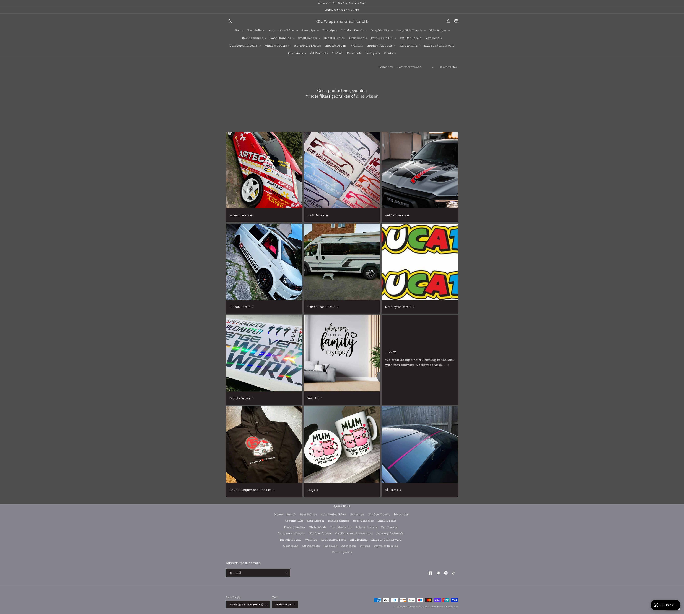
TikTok (365, 546)
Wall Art (313, 398)
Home (278, 514)
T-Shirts (390, 352)
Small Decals (386, 520)
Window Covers (320, 533)
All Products (311, 546)
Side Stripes (316, 520)
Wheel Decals (239, 215)
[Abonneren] (286, 573)
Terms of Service (386, 546)
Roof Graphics (363, 520)
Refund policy (342, 552)
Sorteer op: (386, 67)
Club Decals (315, 215)
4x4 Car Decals (395, 215)
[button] (230, 21)
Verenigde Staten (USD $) (246, 604)
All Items (391, 490)
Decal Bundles (294, 527)
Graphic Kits (294, 520)
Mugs (311, 490)
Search (291, 514)
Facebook (330, 546)
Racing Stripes (338, 520)
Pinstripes (401, 514)
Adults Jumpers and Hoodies (250, 490)
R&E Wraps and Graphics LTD (419, 607)
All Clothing (358, 539)
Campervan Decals (291, 533)
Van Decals (389, 527)
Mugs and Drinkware (386, 539)
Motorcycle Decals (398, 307)
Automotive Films (334, 514)
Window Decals (379, 514)
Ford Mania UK (341, 527)
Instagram (348, 546)
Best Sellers (308, 514)
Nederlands (283, 604)
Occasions (290, 546)
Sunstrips (357, 514)
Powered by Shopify (447, 607)
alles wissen (367, 96)
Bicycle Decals (240, 398)
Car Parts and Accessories (354, 533)
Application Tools (333, 539)
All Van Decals (240, 307)
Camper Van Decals (321, 307)
